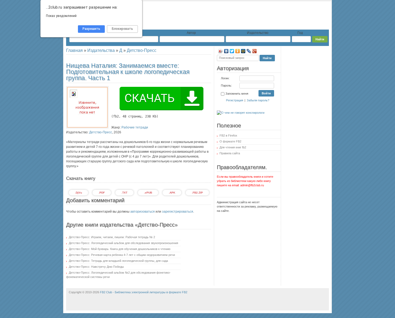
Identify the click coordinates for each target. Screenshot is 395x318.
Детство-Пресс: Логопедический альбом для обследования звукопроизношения (123, 243)
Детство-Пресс (141, 50)
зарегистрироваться (177, 211)
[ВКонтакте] (226, 51)
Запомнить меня (236, 93)
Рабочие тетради (134, 127)
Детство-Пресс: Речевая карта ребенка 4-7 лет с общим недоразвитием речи (122, 254)
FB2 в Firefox (228, 135)
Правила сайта (230, 153)
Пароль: (226, 85)
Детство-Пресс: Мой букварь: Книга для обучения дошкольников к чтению (119, 249)
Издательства (101, 50)
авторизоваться (142, 211)
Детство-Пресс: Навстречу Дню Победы (96, 266)
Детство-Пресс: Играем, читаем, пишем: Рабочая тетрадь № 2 (112, 237)
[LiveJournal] (249, 51)
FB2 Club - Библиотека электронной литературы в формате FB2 (143, 292)
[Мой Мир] (243, 51)
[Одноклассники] (237, 51)
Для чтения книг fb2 (233, 147)
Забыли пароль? (258, 100)
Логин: (225, 78)
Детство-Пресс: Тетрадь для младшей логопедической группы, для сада (118, 260)
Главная (74, 50)
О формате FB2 (230, 141)
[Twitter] (232, 51)
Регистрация (234, 100)
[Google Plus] (254, 51)
